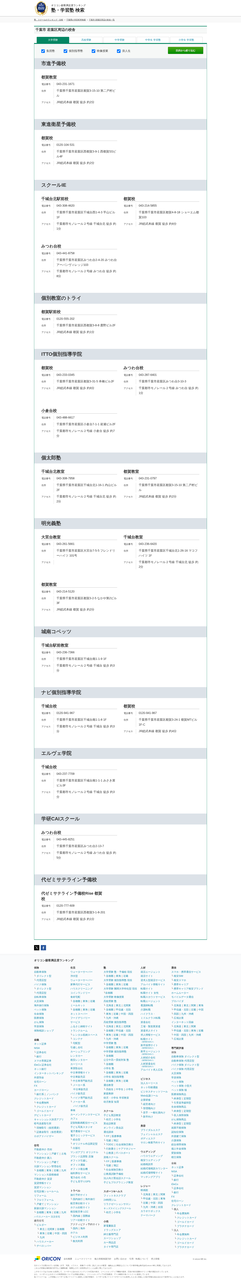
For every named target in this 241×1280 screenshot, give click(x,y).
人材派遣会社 (148, 1064)
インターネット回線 (182, 1022)
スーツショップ (112, 1238)
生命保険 (39, 1013)
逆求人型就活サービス (153, 980)
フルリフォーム (45, 1199)
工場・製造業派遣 (150, 1026)
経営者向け (149, 1104)
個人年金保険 (178, 1148)
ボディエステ (148, 1138)
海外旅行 (90, 1199)
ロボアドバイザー (44, 1136)
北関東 (51, 1229)
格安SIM (178, 975)
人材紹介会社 (148, 1058)
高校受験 (86, 39)
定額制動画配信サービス (84, 1122)
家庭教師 (108, 1093)
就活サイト (147, 975)
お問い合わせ (120, 1259)
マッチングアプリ (150, 1176)
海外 (82, 1228)
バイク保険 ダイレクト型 (185, 1064)
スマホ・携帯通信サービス (186, 971)
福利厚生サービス (80, 1173)
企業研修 (145, 1099)
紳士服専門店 (111, 1234)
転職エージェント (150, 1001)
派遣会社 (145, 1022)
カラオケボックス (150, 1211)
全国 (160, 1207)
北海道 (109, 1005)
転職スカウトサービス (153, 996)
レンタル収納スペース (85, 1034)
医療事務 (117, 1136)
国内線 (76, 1215)
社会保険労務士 (124, 1144)
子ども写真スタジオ (81, 1127)
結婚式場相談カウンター (154, 1168)
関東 (162, 1194)
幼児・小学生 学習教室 (116, 1097)
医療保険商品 (178, 1094)
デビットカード (42, 1115)
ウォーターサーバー (81, 971)
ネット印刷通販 (149, 1087)
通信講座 (108, 1132)
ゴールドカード (45, 1111)
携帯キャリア (181, 984)
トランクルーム (79, 1030)
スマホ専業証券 (42, 1060)
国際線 (86, 1215)
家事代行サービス (80, 984)
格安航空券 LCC (79, 1211)
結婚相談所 (147, 1164)
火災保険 (39, 1001)
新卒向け (148, 1116)
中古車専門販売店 (83, 1080)
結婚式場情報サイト (152, 1172)
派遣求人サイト (149, 1030)
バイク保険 (40, 984)
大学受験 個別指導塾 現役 (118, 980)
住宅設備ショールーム (46, 1191)
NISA (37, 1048)
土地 (63, 1153)
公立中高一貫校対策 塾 (116, 1059)
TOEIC (110, 1144)
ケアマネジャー (127, 1148)
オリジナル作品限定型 (85, 1143)
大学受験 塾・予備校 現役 (118, 971)
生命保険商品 (178, 1106)
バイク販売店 (77, 1093)
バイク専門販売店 (83, 1097)
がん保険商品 (178, 1119)
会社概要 (68, 1259)
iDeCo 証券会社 (43, 1064)
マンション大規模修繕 (46, 1174)
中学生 (119, 1089)
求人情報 (155, 1259)
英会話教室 (110, 1123)
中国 (200, 1009)
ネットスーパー (79, 1013)
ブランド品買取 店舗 (81, 1156)
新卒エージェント (150, 1052)
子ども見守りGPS (80, 1181)
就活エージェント (150, 971)
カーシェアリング (80, 1051)
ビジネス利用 (80, 1236)
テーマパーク (148, 1215)
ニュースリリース (83, 1259)
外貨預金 (39, 1077)
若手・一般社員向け (154, 1112)
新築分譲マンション (45, 1208)
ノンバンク (52, 1094)
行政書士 (111, 1148)
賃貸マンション (42, 1187)
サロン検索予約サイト (153, 1142)
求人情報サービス (150, 1034)
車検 (72, 1110)
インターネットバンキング (49, 1073)
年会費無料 (43, 1102)
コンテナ (78, 1038)
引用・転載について (138, 1259)
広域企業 (179, 1017)
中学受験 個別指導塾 (115, 1051)
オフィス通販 (77, 1164)
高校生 (109, 1089)
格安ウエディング (150, 1160)
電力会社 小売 (78, 1177)
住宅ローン (40, 1081)
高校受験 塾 (110, 1001)
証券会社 (41, 1052)
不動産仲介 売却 (43, 1149)
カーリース (76, 1064)
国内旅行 (78, 1199)
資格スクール (111, 1157)
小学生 (129, 1089)
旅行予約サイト (79, 1194)
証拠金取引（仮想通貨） (50, 1132)
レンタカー (76, 1055)
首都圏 (40, 1170)
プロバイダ (177, 1001)
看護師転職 (147, 1005)
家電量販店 (110, 1225)
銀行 (39, 1056)
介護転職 (145, 1009)
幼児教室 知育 (111, 1101)
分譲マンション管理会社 (47, 1166)
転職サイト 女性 (150, 992)
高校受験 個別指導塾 (115, 1022)
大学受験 (53, 39)
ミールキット (77, 1005)
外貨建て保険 (178, 1136)
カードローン (41, 1090)
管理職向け (149, 1108)
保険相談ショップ (44, 1030)
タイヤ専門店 (111, 1246)
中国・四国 (61, 1233)
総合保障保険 (178, 1144)
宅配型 (76, 1043)
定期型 (187, 1098)
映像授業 (102, 50)
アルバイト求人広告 (152, 1069)
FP (107, 1136)
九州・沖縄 (112, 1017)
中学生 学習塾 (153, 39)
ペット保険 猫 (179, 1090)
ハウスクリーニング (81, 988)
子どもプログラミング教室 (118, 1182)
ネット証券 (40, 1043)
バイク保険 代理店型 (182, 1069)
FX (35, 1085)
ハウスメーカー (45, 1241)
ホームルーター (180, 992)
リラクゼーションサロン (117, 1204)
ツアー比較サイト (80, 1220)
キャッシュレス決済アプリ (49, 1119)
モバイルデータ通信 (182, 996)
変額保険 (176, 1152)
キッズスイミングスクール (117, 1208)
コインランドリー (80, 992)
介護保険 (176, 1140)
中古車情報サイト (80, 1072)
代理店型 (41, 980)
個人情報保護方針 (102, 1259)
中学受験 (120, 39)
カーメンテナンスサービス (85, 1114)
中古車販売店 (77, 1076)
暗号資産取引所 (42, 1123)
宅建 (108, 1140)
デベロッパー (44, 1245)
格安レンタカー (79, 1059)
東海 (48, 1170)
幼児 (108, 1119)
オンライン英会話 (113, 1127)
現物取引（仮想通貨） (49, 1127)
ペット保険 (40, 1009)
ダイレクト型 (44, 975)
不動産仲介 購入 (43, 1157)
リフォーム (40, 1195)
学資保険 (39, 1026)
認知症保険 (177, 1132)
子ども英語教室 (112, 1115)
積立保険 (176, 1157)
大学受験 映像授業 (114, 996)
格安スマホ (180, 980)
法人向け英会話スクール (117, 1178)
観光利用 (78, 1241)
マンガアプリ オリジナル (84, 1152)
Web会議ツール (149, 1095)
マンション (43, 1153)
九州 (63, 1170)
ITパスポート (123, 1152)
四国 (176, 1013)
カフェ (74, 1118)
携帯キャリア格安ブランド (188, 988)
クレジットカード (44, 1098)
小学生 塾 (109, 1068)
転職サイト (147, 988)
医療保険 (39, 1017)
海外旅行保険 (41, 1005)
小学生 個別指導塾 (114, 1076)
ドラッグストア (112, 1230)
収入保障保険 (181, 1115)
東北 (42, 1229)
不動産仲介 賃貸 (43, 1178)
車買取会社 (76, 1068)
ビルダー (41, 1224)
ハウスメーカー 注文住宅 (47, 1216)
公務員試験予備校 (113, 1173)
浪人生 (126, 50)
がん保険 (39, 1022)
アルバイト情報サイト (153, 984)
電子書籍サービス (80, 1131)
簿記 (115, 1140)
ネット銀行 (40, 1069)
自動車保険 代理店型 (182, 1060)
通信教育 (108, 1085)
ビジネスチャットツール (154, 1091)
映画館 (144, 1190)
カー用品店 (110, 1242)
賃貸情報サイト (42, 1183)
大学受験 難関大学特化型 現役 (120, 988)
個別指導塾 (75, 50)
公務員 (109, 1152)
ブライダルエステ (150, 1130)
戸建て (55, 1153)
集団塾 (50, 50)
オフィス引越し (79, 1160)
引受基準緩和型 (182, 1102)
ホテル (74, 1232)
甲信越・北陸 (123, 1009)
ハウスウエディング (152, 1155)
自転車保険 (40, 996)
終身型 (177, 1098)
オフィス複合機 (79, 1169)
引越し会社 (76, 1047)
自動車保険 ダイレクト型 (185, 1056)
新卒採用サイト (149, 1046)
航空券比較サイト (80, 1203)
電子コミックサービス (82, 1135)
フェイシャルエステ (152, 1134)
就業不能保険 (178, 1127)
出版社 (76, 1148)
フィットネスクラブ (115, 1195)
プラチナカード (185, 1226)
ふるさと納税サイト (81, 1026)
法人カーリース (149, 1083)
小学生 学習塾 (186, 39)
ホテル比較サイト (80, 1207)
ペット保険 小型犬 (181, 1085)
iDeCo (174, 1184)
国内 (75, 1228)
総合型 (76, 1139)
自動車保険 (40, 971)
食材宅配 (75, 996)
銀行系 (40, 1094)
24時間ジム (110, 1199)
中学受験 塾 (110, 1043)
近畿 (56, 1170)
